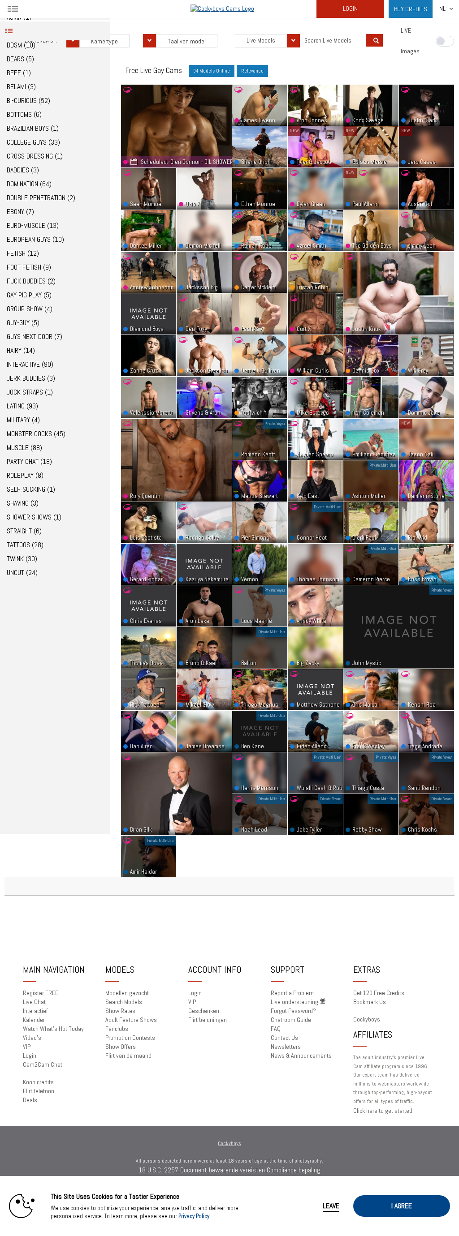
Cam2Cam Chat (42, 1064)
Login (350, 8)
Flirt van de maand (128, 1055)
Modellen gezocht (127, 993)
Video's (32, 1038)
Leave (331, 1205)
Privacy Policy (193, 1216)
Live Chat (34, 1002)
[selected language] (442, 9)
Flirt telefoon (38, 1091)
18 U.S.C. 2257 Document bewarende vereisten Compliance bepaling (229, 1170)
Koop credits (38, 1082)
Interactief (35, 1011)
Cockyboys (366, 1019)
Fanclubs (116, 1029)
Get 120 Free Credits (378, 993)
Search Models (123, 1002)
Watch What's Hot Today (53, 1029)
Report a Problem (292, 993)
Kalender (34, 1020)
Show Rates (120, 1011)
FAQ (276, 1029)
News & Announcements (301, 1055)
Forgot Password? (293, 1011)
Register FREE (40, 993)
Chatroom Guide (291, 1020)
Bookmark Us (369, 1002)
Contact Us (284, 1038)
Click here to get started (382, 1111)
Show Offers (120, 1047)
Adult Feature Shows (131, 1020)
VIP (26, 1047)
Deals (30, 1100)
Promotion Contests (130, 1038)
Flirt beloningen (207, 1020)
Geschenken (203, 1011)
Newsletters (286, 1047)
